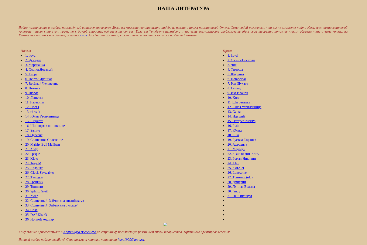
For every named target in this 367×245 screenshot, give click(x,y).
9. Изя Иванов (237, 93)
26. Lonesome (237, 172)
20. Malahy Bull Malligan (42, 144)
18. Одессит (33, 135)
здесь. (83, 35)
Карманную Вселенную (79, 232)
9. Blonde (31, 93)
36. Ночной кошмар (39, 219)
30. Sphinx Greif (36, 191)
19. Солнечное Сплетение (44, 140)
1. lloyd (30, 55)
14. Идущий (236, 116)
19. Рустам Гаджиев (241, 140)
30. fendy (233, 191)
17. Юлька (234, 130)
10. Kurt (233, 97)
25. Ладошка (34, 168)
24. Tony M (33, 163)
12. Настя (32, 107)
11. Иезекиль (34, 102)
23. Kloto (31, 158)
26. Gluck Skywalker (39, 172)
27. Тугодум (34, 177)
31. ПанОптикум (239, 196)
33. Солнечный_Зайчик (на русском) (51, 205)
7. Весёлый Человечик (41, 83)
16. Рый (233, 126)
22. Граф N (33, 154)
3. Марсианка (35, 65)
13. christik (32, 111)
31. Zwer (31, 196)
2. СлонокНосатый (241, 60)
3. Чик (232, 65)
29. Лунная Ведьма (241, 186)
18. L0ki (233, 135)
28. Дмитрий (236, 182)
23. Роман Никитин (241, 158)
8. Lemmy (234, 88)
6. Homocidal (236, 79)
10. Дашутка (34, 97)
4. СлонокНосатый (39, 69)
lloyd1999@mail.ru (131, 239)
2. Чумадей (33, 60)
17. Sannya (32, 130)
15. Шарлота (34, 121)
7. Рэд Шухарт (237, 83)
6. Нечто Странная (38, 79)
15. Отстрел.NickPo (241, 121)
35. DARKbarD (36, 214)
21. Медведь (236, 149)
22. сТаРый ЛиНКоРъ (243, 154)
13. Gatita (234, 111)
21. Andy (31, 149)
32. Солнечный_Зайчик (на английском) (54, 200)
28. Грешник (34, 182)
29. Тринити (34, 186)
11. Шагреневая (238, 102)
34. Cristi (31, 210)
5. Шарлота (235, 74)
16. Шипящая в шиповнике (45, 126)
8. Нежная (32, 88)
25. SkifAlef (235, 168)
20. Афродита (237, 144)
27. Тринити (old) (240, 177)
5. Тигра (31, 74)
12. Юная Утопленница (244, 107)
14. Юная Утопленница (42, 116)
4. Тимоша (235, 69)
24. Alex (233, 163)
